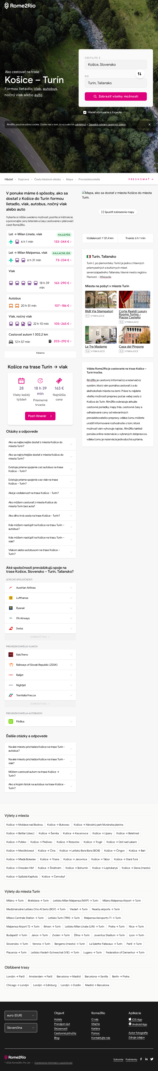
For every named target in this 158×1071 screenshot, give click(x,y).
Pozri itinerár (37, 416)
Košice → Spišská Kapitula (22, 876)
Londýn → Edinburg (44, 985)
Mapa (69, 179)
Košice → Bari (137, 850)
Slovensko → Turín (17, 944)
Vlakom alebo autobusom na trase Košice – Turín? (34, 552)
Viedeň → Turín (79, 909)
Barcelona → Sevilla (96, 976)
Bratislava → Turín (38, 900)
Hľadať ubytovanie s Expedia (104, 112)
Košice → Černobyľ (53, 876)
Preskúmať (139, 179)
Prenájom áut (62, 1024)
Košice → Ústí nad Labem (122, 842)
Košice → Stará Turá (126, 859)
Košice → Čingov (114, 850)
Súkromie (118, 1059)
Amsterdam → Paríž (40, 976)
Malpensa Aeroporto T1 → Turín (102, 918)
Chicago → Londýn (17, 985)
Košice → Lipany (102, 833)
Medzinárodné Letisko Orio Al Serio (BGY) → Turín (36, 909)
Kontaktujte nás (100, 1037)
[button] (116, 96)
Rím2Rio (91, 380)
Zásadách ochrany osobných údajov (107, 124)
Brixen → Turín (52, 926)
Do (87, 76)
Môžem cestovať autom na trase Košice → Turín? (33, 773)
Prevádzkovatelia (89, 179)
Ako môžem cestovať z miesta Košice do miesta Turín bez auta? (32, 504)
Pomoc (95, 1033)
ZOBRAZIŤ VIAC (41, 637)
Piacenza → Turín (16, 952)
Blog (56, 1037)
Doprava (23, 179)
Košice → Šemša (49, 833)
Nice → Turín (136, 926)
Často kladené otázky (47, 179)
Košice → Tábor (100, 859)
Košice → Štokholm (49, 868)
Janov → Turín (39, 935)
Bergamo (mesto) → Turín (70, 944)
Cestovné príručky (65, 1033)
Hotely (58, 1019)
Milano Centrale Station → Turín (25, 918)
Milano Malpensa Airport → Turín (122, 900)
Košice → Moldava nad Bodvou (24, 824)
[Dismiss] (149, 124)
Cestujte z (92, 57)
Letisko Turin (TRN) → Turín (64, 918)
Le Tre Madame (96, 347)
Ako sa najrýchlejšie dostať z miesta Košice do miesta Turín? (35, 456)
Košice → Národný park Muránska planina (98, 824)
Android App (139, 1024)
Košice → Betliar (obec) (20, 833)
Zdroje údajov (137, 1037)
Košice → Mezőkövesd (20, 850)
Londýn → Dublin (71, 985)
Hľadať (9, 179)
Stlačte (95, 1024)
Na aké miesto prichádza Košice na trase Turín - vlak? (36, 761)
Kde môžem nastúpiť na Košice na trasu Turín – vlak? (36, 539)
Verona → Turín (41, 944)
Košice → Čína (46, 850)
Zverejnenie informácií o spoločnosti (53, 1063)
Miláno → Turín (15, 900)
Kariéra (95, 1028)
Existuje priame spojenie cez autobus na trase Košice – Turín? (35, 469)
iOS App (137, 1019)
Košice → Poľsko (16, 842)
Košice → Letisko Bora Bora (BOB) (80, 850)
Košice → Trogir (93, 842)
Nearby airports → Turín (106, 909)
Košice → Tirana (49, 859)
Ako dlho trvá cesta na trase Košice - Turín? (34, 515)
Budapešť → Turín (16, 935)
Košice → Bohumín (77, 868)
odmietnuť (80, 124)
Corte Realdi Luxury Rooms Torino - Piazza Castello (133, 314)
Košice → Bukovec (58, 824)
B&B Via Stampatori (99, 311)
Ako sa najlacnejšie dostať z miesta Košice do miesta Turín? (35, 444)
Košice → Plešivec (41, 842)
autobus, (50, 89)
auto (38, 95)
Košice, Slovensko (102, 64)
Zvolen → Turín (61, 935)
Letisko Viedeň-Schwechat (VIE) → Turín (55, 952)
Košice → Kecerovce (75, 833)
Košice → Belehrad (127, 833)
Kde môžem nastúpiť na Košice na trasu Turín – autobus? (36, 527)
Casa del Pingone (131, 347)
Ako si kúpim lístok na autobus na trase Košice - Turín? (36, 786)
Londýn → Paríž (15, 976)
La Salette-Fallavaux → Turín (105, 944)
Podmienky (131, 1059)
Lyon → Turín (136, 935)
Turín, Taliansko (100, 83)
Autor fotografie (138, 1032)
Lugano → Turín (92, 952)
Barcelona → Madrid (69, 976)
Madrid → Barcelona (97, 985)
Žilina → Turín (82, 935)
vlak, (38, 89)
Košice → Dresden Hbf (20, 868)
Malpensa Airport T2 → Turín (23, 926)
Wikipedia (105, 277)
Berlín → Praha (120, 976)
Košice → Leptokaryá (105, 868)
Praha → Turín (116, 926)
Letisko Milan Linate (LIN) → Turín (84, 926)
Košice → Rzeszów (68, 842)
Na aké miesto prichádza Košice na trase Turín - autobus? (36, 748)
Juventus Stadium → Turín (109, 935)
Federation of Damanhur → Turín (125, 952)
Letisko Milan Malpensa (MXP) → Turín (75, 900)
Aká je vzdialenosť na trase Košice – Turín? (33, 493)
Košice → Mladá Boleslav (21, 859)
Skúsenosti (60, 1028)
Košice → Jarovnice (75, 859)
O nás (94, 1019)
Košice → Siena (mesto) (136, 868)
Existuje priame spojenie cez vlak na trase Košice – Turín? (33, 481)
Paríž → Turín (134, 944)
